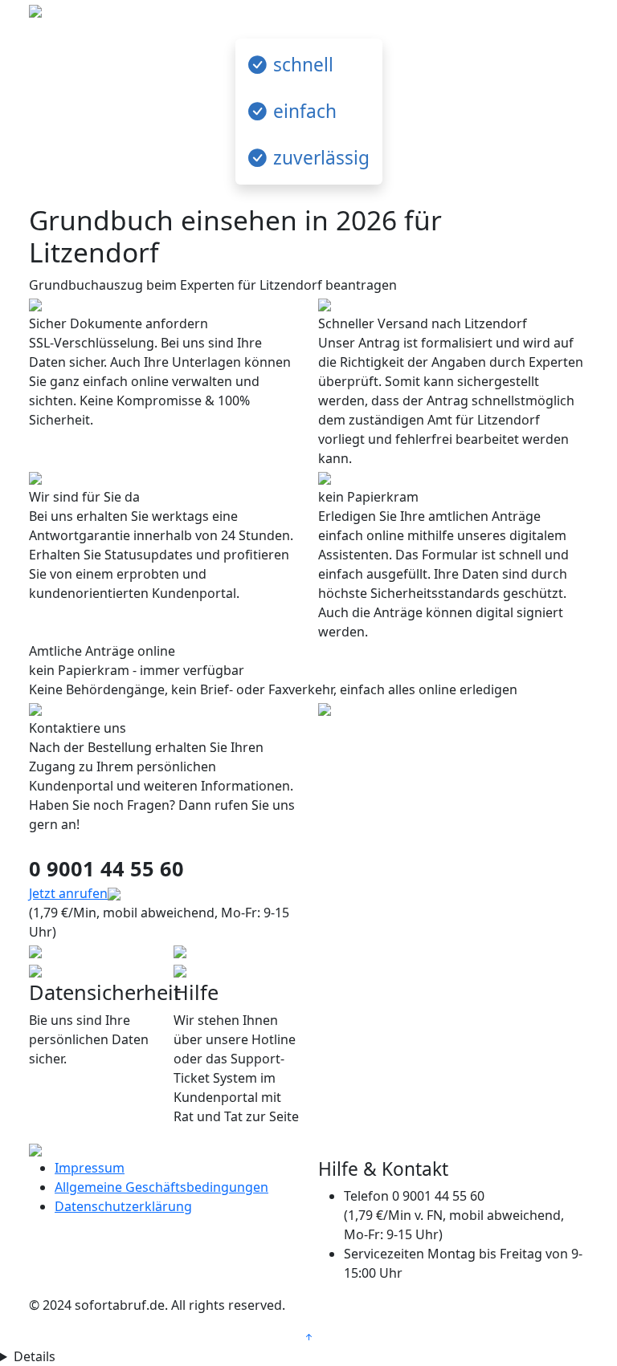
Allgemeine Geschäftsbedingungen (161, 1187)
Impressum (90, 1168)
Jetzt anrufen (68, 893)
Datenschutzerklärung (123, 1206)
